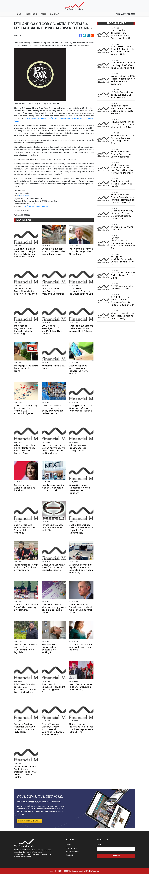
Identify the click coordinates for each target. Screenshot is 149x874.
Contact (69, 855)
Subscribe (116, 855)
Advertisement (72, 851)
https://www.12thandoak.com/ (35, 206)
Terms (68, 844)
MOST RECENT (31, 14)
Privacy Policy (72, 848)
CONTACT (54, 14)
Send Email (24, 196)
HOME (18, 14)
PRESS (43, 14)
